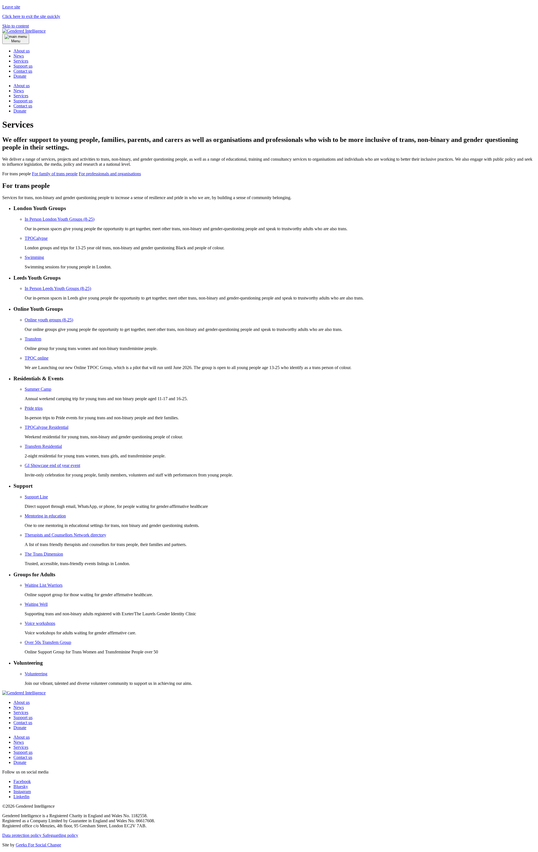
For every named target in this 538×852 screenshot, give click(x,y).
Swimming (34, 257)
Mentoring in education (45, 515)
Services (20, 61)
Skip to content (15, 26)
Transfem (33, 339)
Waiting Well (36, 604)
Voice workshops (40, 623)
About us (21, 51)
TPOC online (36, 358)
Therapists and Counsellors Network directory (65, 535)
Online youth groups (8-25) (49, 319)
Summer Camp (38, 389)
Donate (19, 111)
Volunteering (36, 673)
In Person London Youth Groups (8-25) (59, 219)
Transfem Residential (43, 446)
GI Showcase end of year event (52, 465)
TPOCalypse (36, 238)
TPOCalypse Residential (46, 427)
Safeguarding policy (60, 835)
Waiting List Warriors (43, 585)
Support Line (36, 496)
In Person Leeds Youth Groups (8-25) (58, 288)
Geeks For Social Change (38, 844)
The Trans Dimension (44, 554)
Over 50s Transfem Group (48, 642)
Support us (23, 66)
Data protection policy (22, 835)
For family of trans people (55, 173)
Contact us (22, 71)
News (18, 56)
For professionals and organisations (110, 173)
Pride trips (34, 408)
